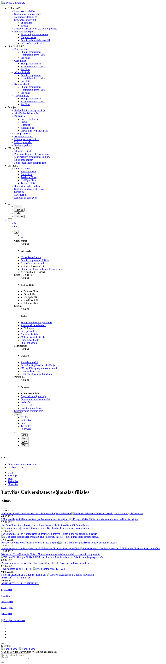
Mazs (18, 206)
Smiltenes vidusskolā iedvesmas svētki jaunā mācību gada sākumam (36, 513)
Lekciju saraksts (29, 331)
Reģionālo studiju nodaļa (33, 396)
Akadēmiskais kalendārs (33, 325)
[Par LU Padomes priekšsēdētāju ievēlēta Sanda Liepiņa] (87, 542)
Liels (18, 213)
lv (10, 220)
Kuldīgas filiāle (31, 300)
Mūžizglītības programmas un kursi (39, 368)
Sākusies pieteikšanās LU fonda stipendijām (24, 574)
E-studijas (26, 420)
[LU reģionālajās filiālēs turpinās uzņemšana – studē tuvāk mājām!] (103, 519)
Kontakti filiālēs (32, 393)
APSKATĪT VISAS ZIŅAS (15, 577)
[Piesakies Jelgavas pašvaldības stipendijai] (66, 563)
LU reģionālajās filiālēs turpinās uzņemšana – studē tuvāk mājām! (35, 519)
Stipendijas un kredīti (34, 266)
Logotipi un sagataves (32, 408)
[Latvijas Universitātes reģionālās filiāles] (13, 2)
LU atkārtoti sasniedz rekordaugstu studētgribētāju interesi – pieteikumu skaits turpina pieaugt (49, 533)
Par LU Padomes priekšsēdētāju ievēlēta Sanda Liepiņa (29, 542)
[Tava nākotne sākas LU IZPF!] (49, 568)
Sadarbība (26, 402)
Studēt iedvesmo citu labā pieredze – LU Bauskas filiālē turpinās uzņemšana (40, 548)
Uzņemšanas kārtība (31, 257)
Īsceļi (18, 414)
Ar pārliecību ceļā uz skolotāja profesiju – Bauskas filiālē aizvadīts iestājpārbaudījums (45, 525)
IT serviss (26, 428)
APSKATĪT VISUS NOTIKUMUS (20, 583)
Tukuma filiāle (31, 303)
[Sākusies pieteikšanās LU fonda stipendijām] (70, 574)
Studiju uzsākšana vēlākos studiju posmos (42, 269)
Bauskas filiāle (31, 291)
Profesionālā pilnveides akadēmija (38, 365)
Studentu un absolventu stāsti (35, 399)
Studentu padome (30, 342)
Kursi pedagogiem (30, 371)
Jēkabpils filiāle (31, 297)
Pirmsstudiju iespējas (34, 272)
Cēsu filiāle (29, 294)
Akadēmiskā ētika (30, 334)
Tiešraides (26, 426)
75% (24, 435)
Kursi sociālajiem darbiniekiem (36, 374)
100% (24, 438)
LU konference (15, 467)
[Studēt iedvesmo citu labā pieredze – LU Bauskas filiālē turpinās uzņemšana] (120, 548)
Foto (23, 423)
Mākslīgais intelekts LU (33, 337)
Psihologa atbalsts (30, 340)
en (22, 238)
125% (24, 442)
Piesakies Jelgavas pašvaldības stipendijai (22, 563)
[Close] (2, 662)
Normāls (19, 210)
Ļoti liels (19, 216)
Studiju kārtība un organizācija (36, 322)
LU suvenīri (27, 405)
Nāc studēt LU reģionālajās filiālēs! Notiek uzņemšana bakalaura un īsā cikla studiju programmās (50, 554)
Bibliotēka (29, 328)
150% (24, 445)
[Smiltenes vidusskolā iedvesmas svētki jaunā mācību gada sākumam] (107, 513)
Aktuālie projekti (29, 362)
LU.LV (24, 417)
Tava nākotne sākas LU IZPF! (17, 568)
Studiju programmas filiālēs (35, 260)
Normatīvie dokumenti (32, 263)
